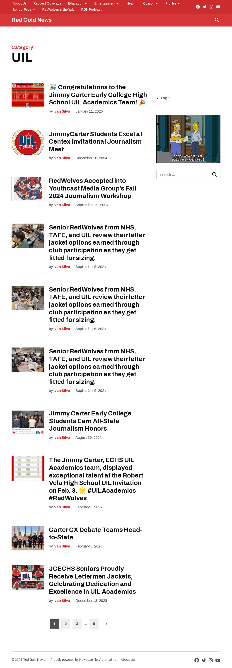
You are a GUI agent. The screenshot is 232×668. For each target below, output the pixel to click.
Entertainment (105, 3)
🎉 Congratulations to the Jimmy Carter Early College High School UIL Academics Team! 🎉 (98, 95)
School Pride (22, 9)
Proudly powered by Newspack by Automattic (83, 659)
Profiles (171, 3)
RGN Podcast (91, 9)
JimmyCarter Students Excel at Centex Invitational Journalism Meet (95, 141)
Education (75, 3)
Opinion (149, 3)
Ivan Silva (61, 111)
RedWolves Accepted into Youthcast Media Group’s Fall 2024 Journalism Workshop (93, 188)
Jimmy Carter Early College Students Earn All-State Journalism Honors (90, 421)
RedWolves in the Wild (58, 9)
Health (131, 3)
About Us (20, 3)
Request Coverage (47, 3)
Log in (165, 98)
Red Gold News (32, 20)
